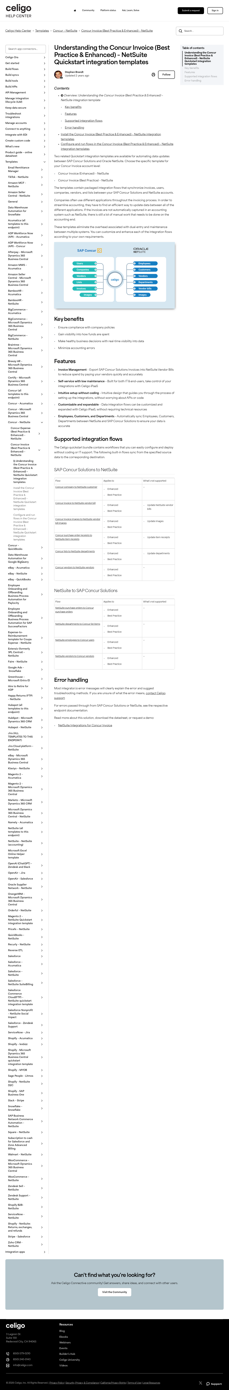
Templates (42, 31)
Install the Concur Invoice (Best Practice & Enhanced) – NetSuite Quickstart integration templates (24, 499)
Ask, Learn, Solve (130, 11)
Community (88, 11)
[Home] (75, 10)
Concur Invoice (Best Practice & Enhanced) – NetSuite (117, 31)
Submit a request (191, 11)
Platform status (108, 11)
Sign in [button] (215, 11)
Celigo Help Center (18, 31)
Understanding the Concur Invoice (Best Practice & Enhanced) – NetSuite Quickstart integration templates (25, 472)
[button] (25, 57)
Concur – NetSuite (65, 31)
